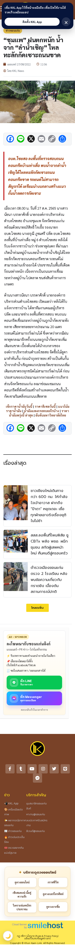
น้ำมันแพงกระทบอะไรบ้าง (41, 411)
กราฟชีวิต (53, 882)
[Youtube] (32, 768)
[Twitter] (54, 768)
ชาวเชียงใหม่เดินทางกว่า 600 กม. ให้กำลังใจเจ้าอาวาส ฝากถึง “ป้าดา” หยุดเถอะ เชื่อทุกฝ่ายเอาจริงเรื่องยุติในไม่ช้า (49, 506)
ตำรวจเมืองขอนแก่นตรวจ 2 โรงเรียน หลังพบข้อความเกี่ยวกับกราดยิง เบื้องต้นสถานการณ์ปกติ (49, 580)
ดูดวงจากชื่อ (53, 906)
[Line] (65, 768)
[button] (37, 608)
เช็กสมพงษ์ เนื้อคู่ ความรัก (22, 894)
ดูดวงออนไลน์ (22, 882)
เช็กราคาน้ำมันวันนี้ (19, 406)
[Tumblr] (21, 768)
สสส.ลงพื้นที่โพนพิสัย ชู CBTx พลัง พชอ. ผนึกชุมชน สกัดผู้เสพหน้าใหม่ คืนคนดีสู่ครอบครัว (50, 544)
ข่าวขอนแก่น (13, 30)
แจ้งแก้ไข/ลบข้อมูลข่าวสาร (37, 938)
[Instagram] (43, 768)
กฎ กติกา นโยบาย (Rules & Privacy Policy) (37, 935)
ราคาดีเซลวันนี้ (45, 406)
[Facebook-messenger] (37, 778)
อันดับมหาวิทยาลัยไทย (50, 415)
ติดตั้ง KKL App (32, 22)
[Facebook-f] (10, 768)
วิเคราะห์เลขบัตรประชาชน (22, 907)
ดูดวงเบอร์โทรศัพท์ (53, 894)
